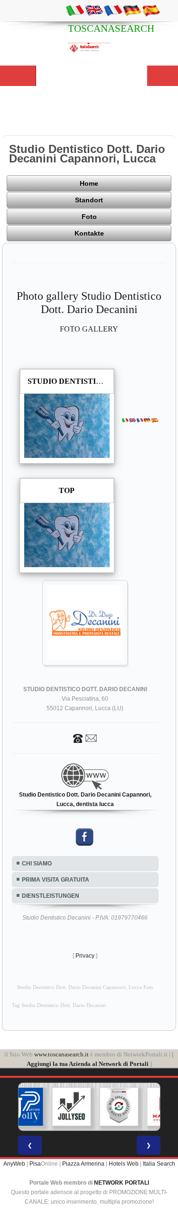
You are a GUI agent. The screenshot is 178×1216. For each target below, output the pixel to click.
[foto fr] (112, 10)
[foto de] (131, 10)
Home (89, 183)
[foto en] (93, 10)
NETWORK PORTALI (121, 1182)
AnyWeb (14, 1163)
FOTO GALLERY (89, 329)
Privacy (84, 955)
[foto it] (75, 10)
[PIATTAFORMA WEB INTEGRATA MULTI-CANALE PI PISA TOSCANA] (119, 1107)
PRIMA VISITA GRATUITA (55, 879)
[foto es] (150, 10)
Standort (89, 200)
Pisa (35, 1163)
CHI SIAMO (37, 863)
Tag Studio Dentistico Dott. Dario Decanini (59, 1005)
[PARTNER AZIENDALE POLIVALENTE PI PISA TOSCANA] (24, 1107)
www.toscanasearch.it (61, 1054)
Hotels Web (124, 1163)
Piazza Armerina (83, 1163)
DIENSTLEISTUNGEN (50, 896)
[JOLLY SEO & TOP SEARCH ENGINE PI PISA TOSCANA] (71, 1107)
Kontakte (89, 233)
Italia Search (159, 1163)
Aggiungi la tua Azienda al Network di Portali (88, 1063)
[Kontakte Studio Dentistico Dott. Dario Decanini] (85, 737)
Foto (89, 216)
